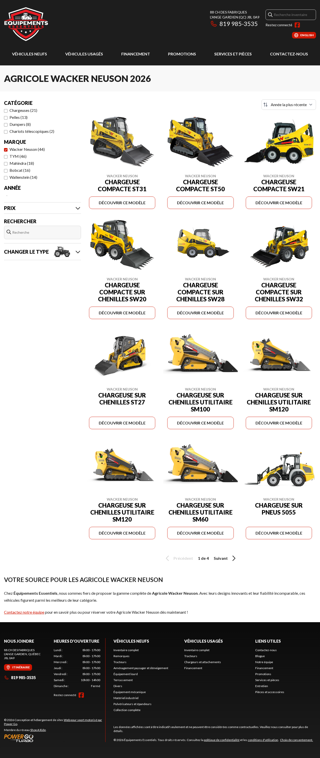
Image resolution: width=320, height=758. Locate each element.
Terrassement (123, 680)
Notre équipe (264, 662)
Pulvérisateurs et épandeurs (133, 704)
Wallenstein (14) (23, 177)
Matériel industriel (126, 698)
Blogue (260, 656)
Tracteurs (120, 662)
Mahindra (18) (22, 163)
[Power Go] (54, 738)
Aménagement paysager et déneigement (141, 668)
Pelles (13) (19, 117)
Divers (118, 686)
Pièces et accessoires (269, 692)
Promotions (182, 53)
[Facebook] (297, 25)
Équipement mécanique (130, 692)
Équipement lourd (126, 674)
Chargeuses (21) (23, 110)
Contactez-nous (289, 53)
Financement (135, 53)
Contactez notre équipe (24, 612)
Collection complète (127, 710)
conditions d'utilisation (263, 740)
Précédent (183, 558)
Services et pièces (233, 53)
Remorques (122, 656)
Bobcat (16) (20, 170)
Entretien (261, 686)
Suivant (221, 558)
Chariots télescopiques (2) (32, 131)
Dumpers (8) (20, 124)
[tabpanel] (77, 668)
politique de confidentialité (222, 740)
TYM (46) (18, 156)
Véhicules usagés (84, 53)
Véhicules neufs (29, 53)
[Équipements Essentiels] (26, 24)
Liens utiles (268, 641)
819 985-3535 (239, 23)
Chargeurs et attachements (202, 662)
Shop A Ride (38, 730)
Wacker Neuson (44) (27, 149)
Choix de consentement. (296, 740)
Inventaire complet (126, 650)
